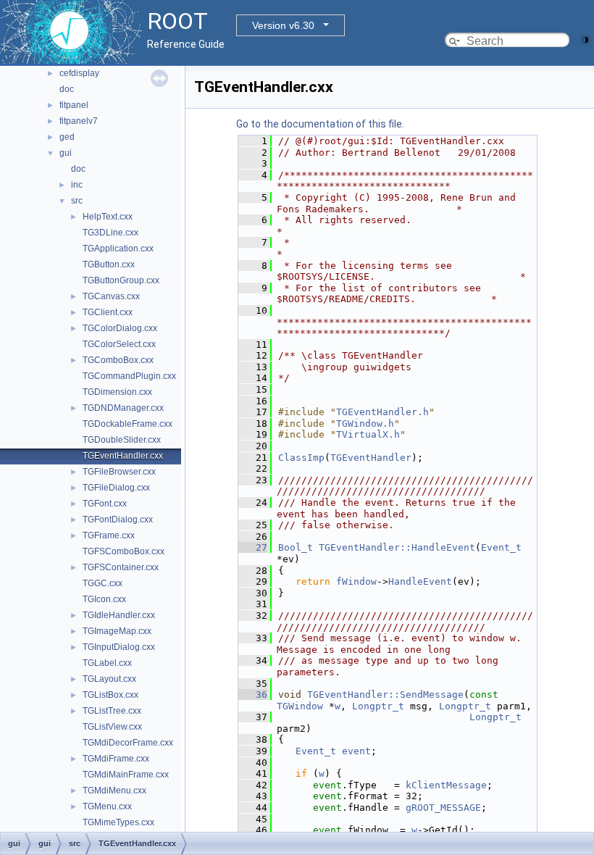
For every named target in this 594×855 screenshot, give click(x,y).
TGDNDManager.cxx (123, 408)
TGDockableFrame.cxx (127, 424)
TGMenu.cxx (107, 806)
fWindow (356, 581)
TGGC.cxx (102, 583)
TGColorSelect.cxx (119, 344)
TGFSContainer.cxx (121, 567)
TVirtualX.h (368, 434)
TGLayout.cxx (109, 679)
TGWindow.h (365, 423)
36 (252, 694)
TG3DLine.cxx (110, 233)
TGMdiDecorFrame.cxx (128, 743)
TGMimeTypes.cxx (118, 822)
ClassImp (301, 457)
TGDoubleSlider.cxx (122, 440)
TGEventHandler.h (382, 411)
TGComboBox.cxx (118, 360)
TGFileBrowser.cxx (119, 472)
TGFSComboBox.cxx (123, 551)
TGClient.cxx (108, 312)
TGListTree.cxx (112, 711)
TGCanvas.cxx (111, 296)
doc (66, 89)
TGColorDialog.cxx (120, 328)
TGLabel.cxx (107, 663)
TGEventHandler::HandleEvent (397, 547)
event (356, 751)
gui (65, 153)
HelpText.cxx (108, 217)
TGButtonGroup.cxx (121, 280)
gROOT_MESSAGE (443, 807)
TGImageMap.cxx (117, 631)
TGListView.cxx (112, 727)
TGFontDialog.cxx (118, 519)
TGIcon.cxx (104, 599)
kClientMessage (446, 785)
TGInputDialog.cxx (119, 647)
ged (67, 137)
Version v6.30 (283, 25)
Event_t (501, 547)
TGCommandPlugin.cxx (129, 376)
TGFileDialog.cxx (116, 488)
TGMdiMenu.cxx (114, 790)
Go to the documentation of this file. (320, 124)
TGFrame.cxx (109, 535)
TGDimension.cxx (117, 392)
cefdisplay (79, 73)
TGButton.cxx (109, 264)
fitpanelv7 (78, 121)
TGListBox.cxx (110, 695)
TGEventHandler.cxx (123, 456)
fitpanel (73, 105)
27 (252, 547)
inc (77, 185)
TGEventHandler (370, 457)
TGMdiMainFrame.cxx (126, 775)
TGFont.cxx (105, 504)
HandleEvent (420, 581)
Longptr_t (378, 706)
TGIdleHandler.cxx (119, 615)
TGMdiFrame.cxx (116, 759)
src (77, 201)
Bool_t (295, 547)
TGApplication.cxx (118, 248)
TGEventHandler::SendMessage (385, 694)
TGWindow (300, 706)
